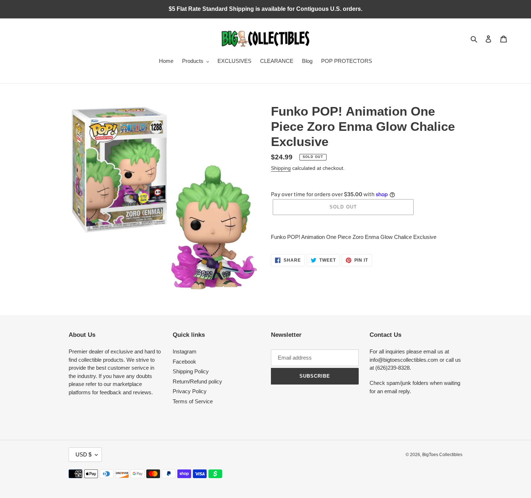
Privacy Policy (190, 391)
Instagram (185, 351)
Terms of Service (193, 401)
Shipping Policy (191, 371)
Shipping (281, 168)
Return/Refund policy (197, 381)
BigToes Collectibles (442, 454)
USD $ (83, 454)
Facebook (184, 362)
